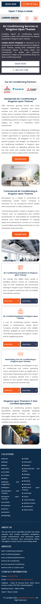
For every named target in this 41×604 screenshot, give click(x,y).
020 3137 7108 (21, 70)
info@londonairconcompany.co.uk (20, 579)
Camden (6, 472)
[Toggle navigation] (35, 18)
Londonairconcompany (26, 598)
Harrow (26, 478)
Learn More (26, 301)
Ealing (5, 479)
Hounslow (27, 484)
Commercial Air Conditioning (13, 564)
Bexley (5, 462)
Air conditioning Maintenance (14, 558)
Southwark (27, 493)
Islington (6, 487)
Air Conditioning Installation (13, 551)
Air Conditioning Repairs (11, 554)
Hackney (27, 465)
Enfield (26, 459)
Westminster (28, 510)
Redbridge (6, 515)
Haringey (27, 474)
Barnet (5, 459)
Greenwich (27, 462)
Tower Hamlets (29, 500)
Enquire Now (20, 159)
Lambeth (6, 502)
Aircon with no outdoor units (13, 567)
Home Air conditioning (11, 561)
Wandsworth (28, 506)
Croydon (6, 475)
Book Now (10, 4)
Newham (6, 512)
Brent (5, 465)
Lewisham (6, 505)
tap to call (32, 4)
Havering (27, 481)
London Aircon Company (12, 43)
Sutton (26, 497)
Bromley (6, 469)
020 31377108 (13, 576)
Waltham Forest (29, 503)
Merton (5, 509)
